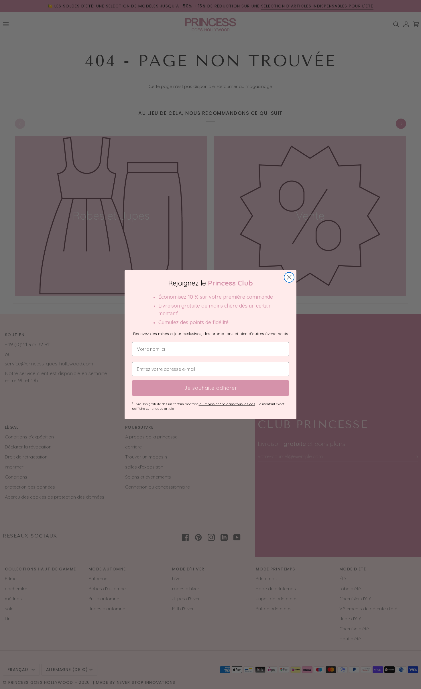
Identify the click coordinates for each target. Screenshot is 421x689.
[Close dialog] (289, 277)
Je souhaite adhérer (210, 388)
